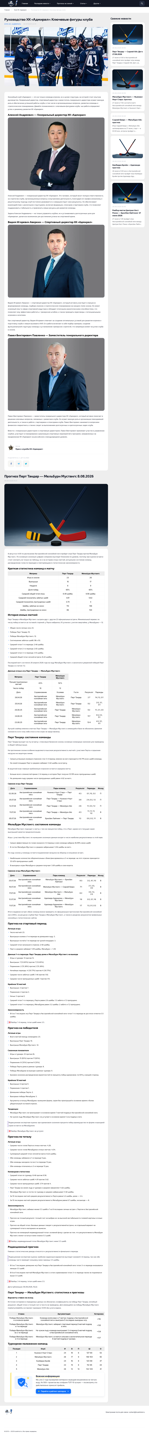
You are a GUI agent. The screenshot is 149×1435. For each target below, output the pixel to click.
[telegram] (18, 463)
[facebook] (11, 463)
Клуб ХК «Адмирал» (12, 24)
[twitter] (26, 463)
